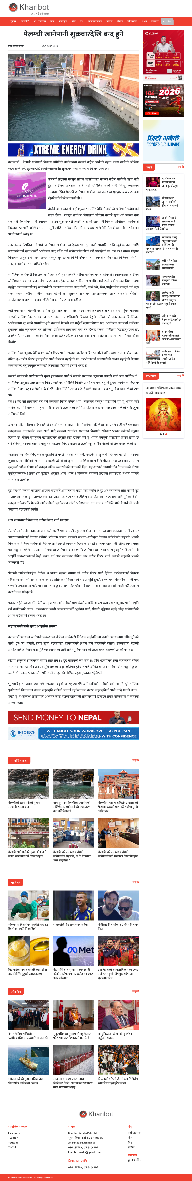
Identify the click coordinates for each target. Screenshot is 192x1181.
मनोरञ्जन (63, 21)
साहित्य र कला (95, 21)
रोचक (120, 21)
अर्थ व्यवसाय (40, 21)
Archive (167, 21)
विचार (109, 21)
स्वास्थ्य (155, 21)
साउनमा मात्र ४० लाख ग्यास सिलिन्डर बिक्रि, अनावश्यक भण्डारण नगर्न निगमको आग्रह (73, 1083)
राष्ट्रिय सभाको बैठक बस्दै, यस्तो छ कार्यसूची (171, 320)
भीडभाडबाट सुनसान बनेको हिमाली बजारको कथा (162, 204)
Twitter (13, 1138)
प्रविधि (131, 1147)
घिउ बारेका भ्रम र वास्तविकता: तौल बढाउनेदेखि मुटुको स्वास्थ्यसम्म (27, 972)
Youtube (13, 1143)
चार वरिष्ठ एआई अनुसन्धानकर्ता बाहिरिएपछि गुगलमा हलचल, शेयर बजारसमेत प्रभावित (162, 245)
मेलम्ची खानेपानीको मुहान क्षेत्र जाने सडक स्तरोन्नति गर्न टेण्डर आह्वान (27, 854)
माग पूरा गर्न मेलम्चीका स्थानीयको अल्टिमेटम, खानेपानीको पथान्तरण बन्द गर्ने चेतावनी (71, 807)
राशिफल (151, 376)
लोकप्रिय (16, 992)
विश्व (74, 21)
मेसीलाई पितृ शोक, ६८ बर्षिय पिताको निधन (118, 926)
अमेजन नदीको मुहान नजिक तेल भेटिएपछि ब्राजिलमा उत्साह (25, 1081)
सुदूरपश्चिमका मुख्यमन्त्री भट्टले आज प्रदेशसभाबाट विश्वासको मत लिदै (72, 1036)
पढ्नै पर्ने (15, 882)
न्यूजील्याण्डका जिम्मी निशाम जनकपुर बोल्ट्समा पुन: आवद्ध (163, 184)
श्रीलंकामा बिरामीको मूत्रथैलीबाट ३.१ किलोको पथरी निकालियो (28, 926)
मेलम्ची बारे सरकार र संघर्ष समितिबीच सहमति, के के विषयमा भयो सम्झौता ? (72, 856)
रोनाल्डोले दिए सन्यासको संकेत (70, 924)
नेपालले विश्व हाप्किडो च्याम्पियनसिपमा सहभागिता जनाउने (28, 1036)
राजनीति (25, 21)
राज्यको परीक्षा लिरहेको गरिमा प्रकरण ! (169, 281)
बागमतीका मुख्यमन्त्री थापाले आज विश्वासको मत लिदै (163, 338)
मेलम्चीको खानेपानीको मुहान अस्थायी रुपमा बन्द (24, 805)
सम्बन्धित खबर (19, 760)
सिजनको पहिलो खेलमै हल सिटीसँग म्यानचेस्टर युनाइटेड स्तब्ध (118, 1081)
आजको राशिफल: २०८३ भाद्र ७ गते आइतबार (163, 390)
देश (81, 21)
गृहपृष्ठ (13, 21)
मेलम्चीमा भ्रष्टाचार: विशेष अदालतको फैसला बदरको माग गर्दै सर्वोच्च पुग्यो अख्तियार (118, 807)
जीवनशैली (132, 21)
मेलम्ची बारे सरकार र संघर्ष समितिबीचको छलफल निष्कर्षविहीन (118, 854)
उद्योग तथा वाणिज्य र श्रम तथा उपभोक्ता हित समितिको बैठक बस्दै (163, 357)
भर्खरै (149, 167)
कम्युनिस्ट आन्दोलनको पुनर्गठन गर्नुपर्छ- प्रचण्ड (115, 1036)
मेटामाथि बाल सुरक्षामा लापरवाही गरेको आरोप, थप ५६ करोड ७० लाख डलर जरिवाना (73, 974)
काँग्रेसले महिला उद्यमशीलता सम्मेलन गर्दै (169, 265)
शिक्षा (144, 21)
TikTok (12, 1147)
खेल (52, 21)
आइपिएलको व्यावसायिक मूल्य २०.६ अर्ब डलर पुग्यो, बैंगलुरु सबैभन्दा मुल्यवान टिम (118, 974)
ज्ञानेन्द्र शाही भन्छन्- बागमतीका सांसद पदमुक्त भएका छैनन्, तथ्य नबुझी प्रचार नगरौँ (163, 300)
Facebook (14, 1133)
